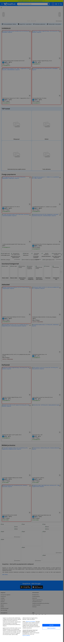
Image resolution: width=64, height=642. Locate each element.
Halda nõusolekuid (51, 628)
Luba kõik (51, 625)
